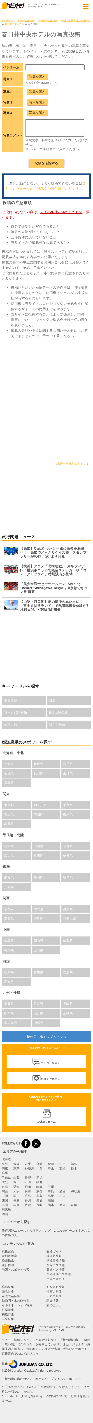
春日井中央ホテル (14, 24)
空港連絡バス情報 (58, 1274)
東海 (5, 1186)
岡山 (16, 1195)
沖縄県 (39, 1023)
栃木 (74, 1168)
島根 (51, 1195)
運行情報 (8, 1265)
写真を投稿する (50, 1079)
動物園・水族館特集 (15, 1300)
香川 (28, 1200)
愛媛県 (68, 972)
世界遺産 (10, 700)
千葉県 (68, 805)
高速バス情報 (55, 1269)
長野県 (68, 846)
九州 (5, 1205)
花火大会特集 (11, 1296)
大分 (62, 1205)
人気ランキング (40, 1230)
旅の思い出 (8, 20)
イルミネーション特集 (17, 1305)
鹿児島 (6, 1209)
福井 (39, 1182)
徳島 (16, 1200)
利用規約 (41, 1379)
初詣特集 (8, 1314)
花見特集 (8, 1291)
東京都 (9, 805)
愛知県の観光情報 (47, 20)
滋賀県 (9, 918)
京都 (39, 1191)
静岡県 (39, 877)
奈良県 (39, 918)
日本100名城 (58, 712)
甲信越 (6, 1177)
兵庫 (28, 1191)
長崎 (39, 1205)
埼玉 (51, 1168)
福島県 (9, 783)
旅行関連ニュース (14, 1230)
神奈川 (29, 1168)
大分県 (39, 1013)
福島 (74, 1164)
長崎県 (68, 1004)
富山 (16, 1182)
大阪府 (39, 909)
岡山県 (39, 941)
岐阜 (39, 1186)
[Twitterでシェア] (36, 1143)
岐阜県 (68, 877)
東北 (5, 1164)
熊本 (51, 1205)
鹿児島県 (10, 1023)
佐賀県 (39, 1004)
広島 (28, 1195)
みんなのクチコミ (66, 1230)
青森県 (39, 764)
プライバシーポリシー (66, 1379)
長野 (28, 1177)
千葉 (39, 1168)
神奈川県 (40, 805)
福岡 (16, 1205)
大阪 (16, 1191)
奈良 (51, 1191)
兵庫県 (68, 909)
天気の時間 (54, 1296)
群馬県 (9, 824)
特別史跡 (10, 725)
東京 (16, 1168)
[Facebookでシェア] (25, 1143)
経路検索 (8, 1260)
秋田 (51, 1164)
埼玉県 (9, 814)
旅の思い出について (19, 1379)
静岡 (28, 1186)
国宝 (52, 700)
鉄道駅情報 (54, 1256)
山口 (62, 1195)
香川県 (39, 972)
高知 (51, 1200)
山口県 (39, 950)
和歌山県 (69, 918)
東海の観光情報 (26, 20)
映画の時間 (54, 1291)
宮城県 (9, 773)
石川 (28, 1182)
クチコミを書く (50, 1062)
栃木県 (68, 814)
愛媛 (39, 1200)
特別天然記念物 (15, 712)
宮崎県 (68, 1013)
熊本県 (9, 1013)
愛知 (16, 1186)
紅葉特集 (8, 1309)
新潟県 (9, 846)
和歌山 (75, 1191)
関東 (5, 1168)
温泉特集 (8, 1319)
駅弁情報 (52, 1300)
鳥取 (39, 1195)
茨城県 (39, 814)
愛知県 (9, 877)
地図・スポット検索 (15, 1269)
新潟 (39, 1177)
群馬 (5, 1173)
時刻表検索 (9, 1256)
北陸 (5, 1182)
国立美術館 (57, 725)
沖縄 (5, 1214)
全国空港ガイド (57, 1278)
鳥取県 (68, 941)
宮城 (39, 1164)
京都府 (9, 909)
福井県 (68, 855)
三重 (51, 1186)
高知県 (9, 982)
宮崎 (74, 1205)
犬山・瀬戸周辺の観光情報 (75, 20)
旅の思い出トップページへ (46, 1037)
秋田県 (39, 773)
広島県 (9, 941)
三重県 (9, 887)
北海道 (9, 764)
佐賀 (28, 1205)
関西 (5, 1191)
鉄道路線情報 (55, 1260)
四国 (5, 1200)
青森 (16, 1164)
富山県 (9, 855)
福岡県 (9, 1004)
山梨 (16, 1177)
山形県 (68, 773)
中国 (5, 1195)
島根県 (9, 950)
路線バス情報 (55, 1265)
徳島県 (9, 972)
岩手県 (68, 764)
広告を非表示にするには (72, 463)
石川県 (39, 855)
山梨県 (39, 846)
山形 (62, 1164)
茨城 (62, 1168)
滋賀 (62, 1191)
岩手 (28, 1164)
